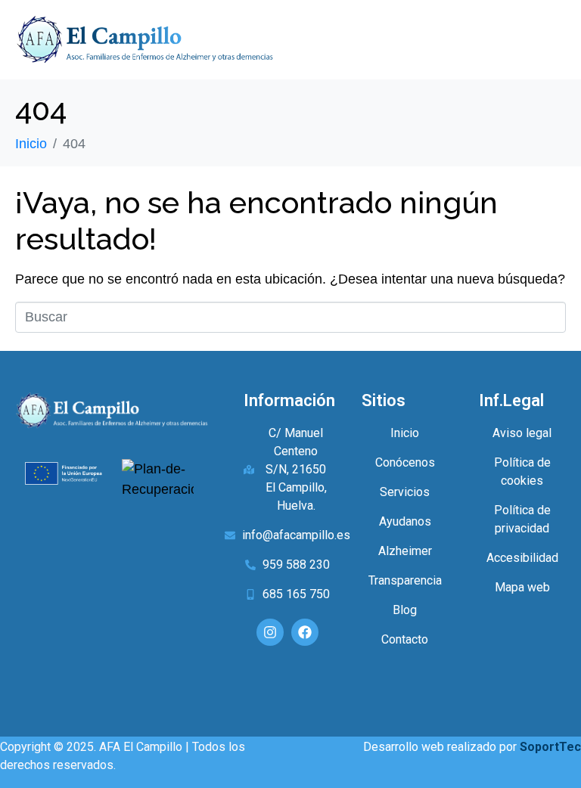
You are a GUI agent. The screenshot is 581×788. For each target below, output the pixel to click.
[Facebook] (304, 632)
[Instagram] (270, 632)
